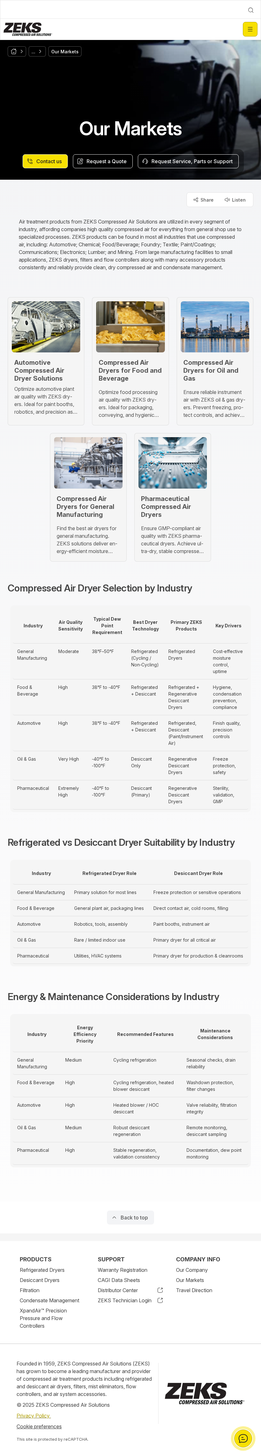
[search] (250, 10)
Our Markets (190, 1280)
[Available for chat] (243, 1438)
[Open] (250, 29)
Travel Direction (194, 1290)
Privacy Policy (34, 1415)
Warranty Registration (122, 1270)
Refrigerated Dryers (42, 1270)
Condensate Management (49, 1300)
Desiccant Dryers (40, 1280)
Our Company (192, 1270)
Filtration (29, 1290)
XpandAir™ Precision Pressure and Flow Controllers (43, 1318)
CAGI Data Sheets (119, 1280)
